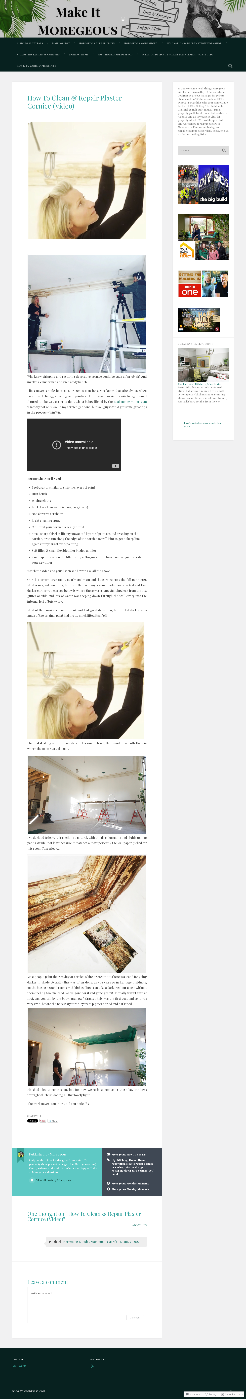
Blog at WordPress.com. (29, 1391)
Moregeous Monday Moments (130, 1183)
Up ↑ (231, 1391)
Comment (135, 1317)
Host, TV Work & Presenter (36, 65)
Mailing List (61, 43)
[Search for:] (203, 150)
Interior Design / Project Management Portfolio (177, 54)
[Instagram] (123, 17)
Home (133, 1160)
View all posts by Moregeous (53, 1180)
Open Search (230, 66)
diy (113, 1160)
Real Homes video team (130, 402)
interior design (134, 1167)
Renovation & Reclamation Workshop (194, 43)
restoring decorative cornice (129, 1170)
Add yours (139, 1225)
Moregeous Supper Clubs (97, 43)
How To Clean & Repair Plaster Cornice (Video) (74, 101)
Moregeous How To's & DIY (129, 1154)
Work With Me (79, 54)
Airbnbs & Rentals (30, 43)
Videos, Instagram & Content (38, 54)
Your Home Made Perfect (115, 54)
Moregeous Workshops (141, 43)
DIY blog (122, 1160)
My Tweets (19, 1366)
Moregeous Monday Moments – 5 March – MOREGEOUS (101, 1242)
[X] (92, 1366)
